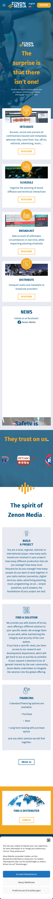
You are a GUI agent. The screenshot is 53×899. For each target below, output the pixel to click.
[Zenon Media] (17, 5)
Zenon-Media (28, 322)
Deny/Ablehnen (26, 882)
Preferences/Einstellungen (26, 890)
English (32, 4)
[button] (48, 840)
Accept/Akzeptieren (26, 874)
